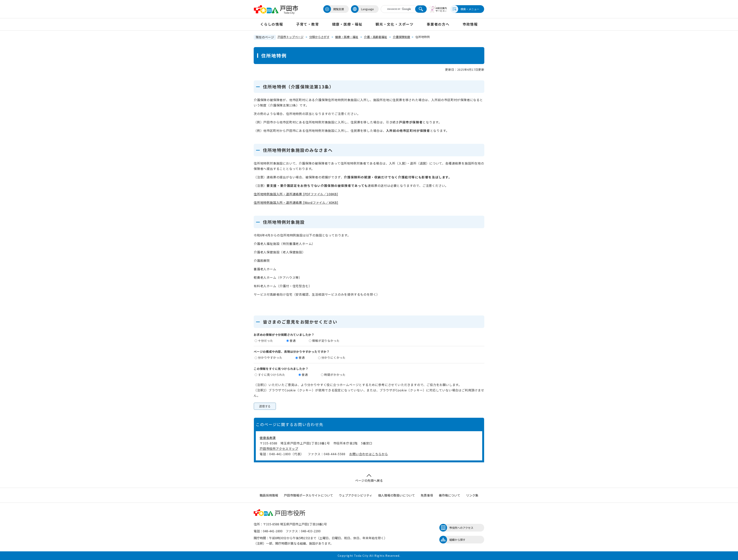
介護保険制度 (401, 37)
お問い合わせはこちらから (368, 454)
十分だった (265, 341)
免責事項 (427, 495)
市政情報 (470, 24)
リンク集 (472, 495)
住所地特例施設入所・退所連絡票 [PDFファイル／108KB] (296, 194)
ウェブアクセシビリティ (355, 495)
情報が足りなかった (325, 341)
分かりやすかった (270, 357)
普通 (293, 341)
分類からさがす (319, 37)
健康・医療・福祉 (347, 24)
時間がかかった (335, 375)
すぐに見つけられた (271, 375)
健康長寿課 (268, 437)
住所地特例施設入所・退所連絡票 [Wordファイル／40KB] (296, 202)
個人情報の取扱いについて (396, 495)
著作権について (449, 495)
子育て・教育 (307, 24)
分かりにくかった (333, 357)
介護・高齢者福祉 (375, 37)
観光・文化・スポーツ (395, 24)
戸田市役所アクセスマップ (279, 448)
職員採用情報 (269, 495)
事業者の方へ (438, 24)
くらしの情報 (271, 24)
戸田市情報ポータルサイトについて (308, 495)
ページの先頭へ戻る (369, 480)
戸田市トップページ (290, 37)
